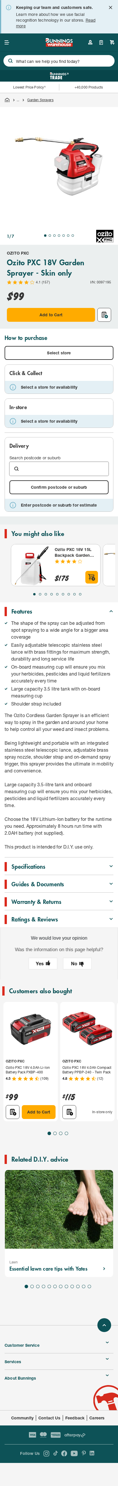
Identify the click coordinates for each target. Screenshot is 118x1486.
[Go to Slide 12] (89, 1286)
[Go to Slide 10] (78, 1286)
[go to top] (104, 1325)
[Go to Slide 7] (73, 235)
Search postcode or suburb (34, 457)
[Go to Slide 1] (45, 235)
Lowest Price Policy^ (29, 87)
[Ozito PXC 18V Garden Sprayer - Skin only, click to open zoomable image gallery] (59, 166)
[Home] (7, 100)
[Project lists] (101, 42)
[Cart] (112, 42)
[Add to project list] (104, 315)
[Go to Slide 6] (68, 235)
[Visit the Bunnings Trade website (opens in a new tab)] (59, 76)
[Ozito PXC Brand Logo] (104, 236)
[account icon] (90, 42)
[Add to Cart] (91, 577)
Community (22, 1417)
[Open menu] (7, 42)
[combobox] (59, 61)
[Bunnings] (59, 45)
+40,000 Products (88, 87)
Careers (97, 1417)
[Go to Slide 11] (83, 1286)
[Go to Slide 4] (59, 235)
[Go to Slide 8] (74, 594)
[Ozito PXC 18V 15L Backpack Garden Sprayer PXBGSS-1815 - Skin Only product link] (31, 565)
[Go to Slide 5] (63, 235)
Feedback (74, 1417)
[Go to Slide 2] (50, 235)
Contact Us (49, 1417)
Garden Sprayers (40, 100)
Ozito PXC (18, 253)
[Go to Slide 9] (80, 594)
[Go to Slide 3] (54, 235)
